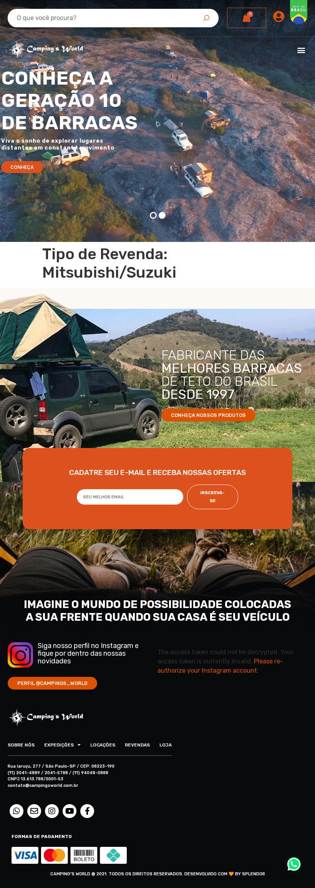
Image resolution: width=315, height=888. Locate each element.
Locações (102, 745)
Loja (165, 745)
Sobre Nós (21, 745)
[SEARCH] (206, 18)
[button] (301, 50)
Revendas (137, 745)
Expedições (59, 745)
